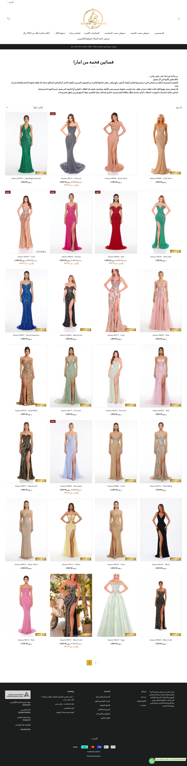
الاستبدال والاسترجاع (103, 697)
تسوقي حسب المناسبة (115, 33)
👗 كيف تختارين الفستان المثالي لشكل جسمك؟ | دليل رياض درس (57, 698)
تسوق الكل (60, 33)
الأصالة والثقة (141, 701)
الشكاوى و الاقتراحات (103, 714)
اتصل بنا (143, 705)
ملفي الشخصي (69, 708)
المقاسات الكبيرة (91, 33)
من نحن (143, 697)
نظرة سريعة (145, 173)
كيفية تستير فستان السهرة (65, 712)
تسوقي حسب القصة (140, 33)
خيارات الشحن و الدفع (102, 701)
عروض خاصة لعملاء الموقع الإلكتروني (93, 38)
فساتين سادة (74, 33)
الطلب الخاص (105, 718)
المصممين (159, 33)
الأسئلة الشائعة (105, 705)
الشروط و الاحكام (104, 709)
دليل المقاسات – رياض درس (64, 704)
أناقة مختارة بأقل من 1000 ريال (36, 33)
